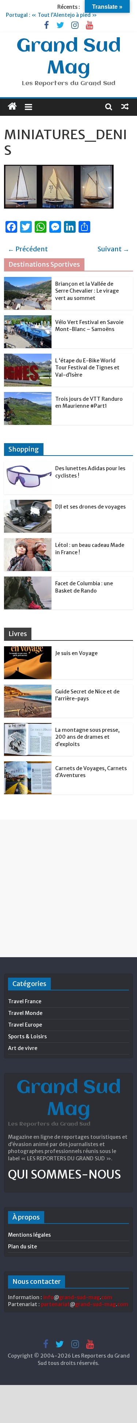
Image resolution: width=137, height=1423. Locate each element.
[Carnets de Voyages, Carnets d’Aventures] (28, 765)
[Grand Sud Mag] (12, 106)
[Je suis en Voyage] (28, 650)
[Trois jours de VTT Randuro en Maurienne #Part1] (28, 396)
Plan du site (22, 1246)
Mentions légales (29, 1235)
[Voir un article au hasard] (125, 106)
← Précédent (28, 249)
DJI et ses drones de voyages (90, 506)
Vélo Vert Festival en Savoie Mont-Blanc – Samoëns (89, 326)
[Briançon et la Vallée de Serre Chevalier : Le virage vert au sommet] (28, 281)
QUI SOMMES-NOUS (64, 1174)
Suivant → (113, 249)
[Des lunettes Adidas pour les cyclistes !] (28, 465)
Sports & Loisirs (27, 1036)
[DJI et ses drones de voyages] (28, 504)
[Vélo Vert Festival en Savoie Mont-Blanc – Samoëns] (28, 319)
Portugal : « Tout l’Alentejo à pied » (51, 15)
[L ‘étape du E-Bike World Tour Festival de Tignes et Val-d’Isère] (28, 357)
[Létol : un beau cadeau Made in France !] (28, 542)
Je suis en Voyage (76, 653)
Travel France (24, 1001)
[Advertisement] (68, 888)
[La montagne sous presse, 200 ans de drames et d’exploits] (28, 727)
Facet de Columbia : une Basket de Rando (84, 587)
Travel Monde (25, 1013)
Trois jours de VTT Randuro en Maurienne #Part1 (89, 403)
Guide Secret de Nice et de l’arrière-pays (87, 695)
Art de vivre (22, 1048)
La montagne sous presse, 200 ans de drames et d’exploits (87, 737)
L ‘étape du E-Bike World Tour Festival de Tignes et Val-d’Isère (87, 367)
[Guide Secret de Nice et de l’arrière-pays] (28, 688)
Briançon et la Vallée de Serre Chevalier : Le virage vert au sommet (87, 291)
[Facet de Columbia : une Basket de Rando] (28, 580)
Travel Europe (25, 1024)
